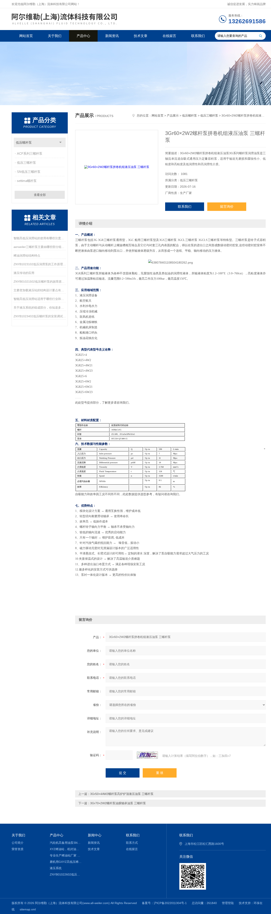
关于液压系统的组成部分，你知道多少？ (40, 307)
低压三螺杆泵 (26, 162)
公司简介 (18, 842)
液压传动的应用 (24, 273)
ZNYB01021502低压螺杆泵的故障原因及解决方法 (40, 281)
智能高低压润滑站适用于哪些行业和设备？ (40, 299)
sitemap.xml (28, 909)
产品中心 (83, 36)
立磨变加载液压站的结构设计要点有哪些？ (40, 290)
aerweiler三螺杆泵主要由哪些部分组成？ (40, 247)
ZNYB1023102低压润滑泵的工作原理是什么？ (40, 264)
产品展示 (173, 115)
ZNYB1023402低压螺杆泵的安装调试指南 (40, 316)
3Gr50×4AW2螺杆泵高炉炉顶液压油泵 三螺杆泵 (121, 794)
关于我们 (54, 36)
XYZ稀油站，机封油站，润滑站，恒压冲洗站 (66, 849)
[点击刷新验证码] (147, 755)
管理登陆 (228, 903)
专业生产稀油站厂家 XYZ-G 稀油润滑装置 (66, 855)
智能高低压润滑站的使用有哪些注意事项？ (40, 238)
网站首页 (26, 36)
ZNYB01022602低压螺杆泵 (66, 874)
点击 (60, 142)
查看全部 (40, 195)
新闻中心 (94, 835)
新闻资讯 (112, 36)
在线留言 (169, 36)
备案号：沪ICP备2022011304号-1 (164, 903)
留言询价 (227, 206)
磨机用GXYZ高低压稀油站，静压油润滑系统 (66, 861)
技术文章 (140, 36)
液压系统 (56, 868)
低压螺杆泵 (24, 142)
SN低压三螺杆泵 (28, 171)
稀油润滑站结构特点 (27, 255)
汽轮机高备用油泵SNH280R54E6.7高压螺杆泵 (66, 842)
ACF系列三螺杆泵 (29, 153)
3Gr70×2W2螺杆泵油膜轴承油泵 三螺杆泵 (118, 803)
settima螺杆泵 (27, 181)
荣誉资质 (18, 849)
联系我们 (198, 36)
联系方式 (132, 842)
